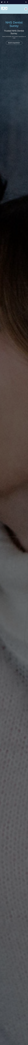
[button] (26, 2)
